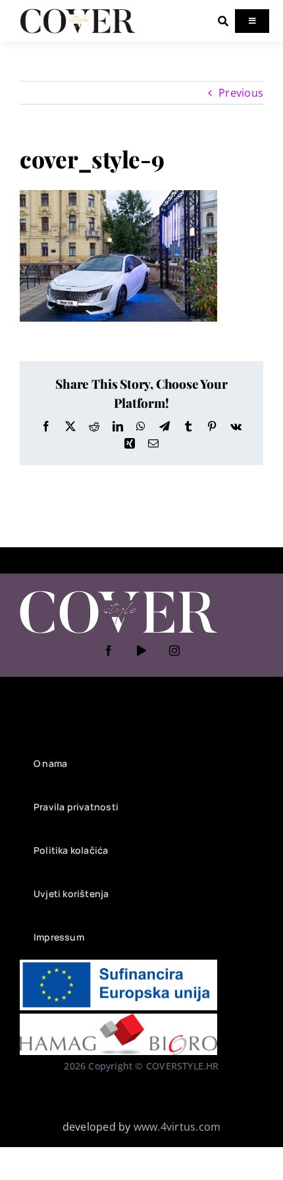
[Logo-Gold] (78, 12)
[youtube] (141, 650)
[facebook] (108, 650)
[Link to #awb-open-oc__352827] (223, 21)
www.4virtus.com (177, 1126)
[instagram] (174, 650)
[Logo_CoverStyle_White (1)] (118, 592)
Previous (241, 93)
